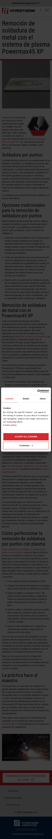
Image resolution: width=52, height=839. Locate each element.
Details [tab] (26, 398)
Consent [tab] (9, 398)
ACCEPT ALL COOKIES (26, 437)
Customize (24, 445)
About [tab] (43, 398)
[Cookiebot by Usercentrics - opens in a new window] (37, 391)
